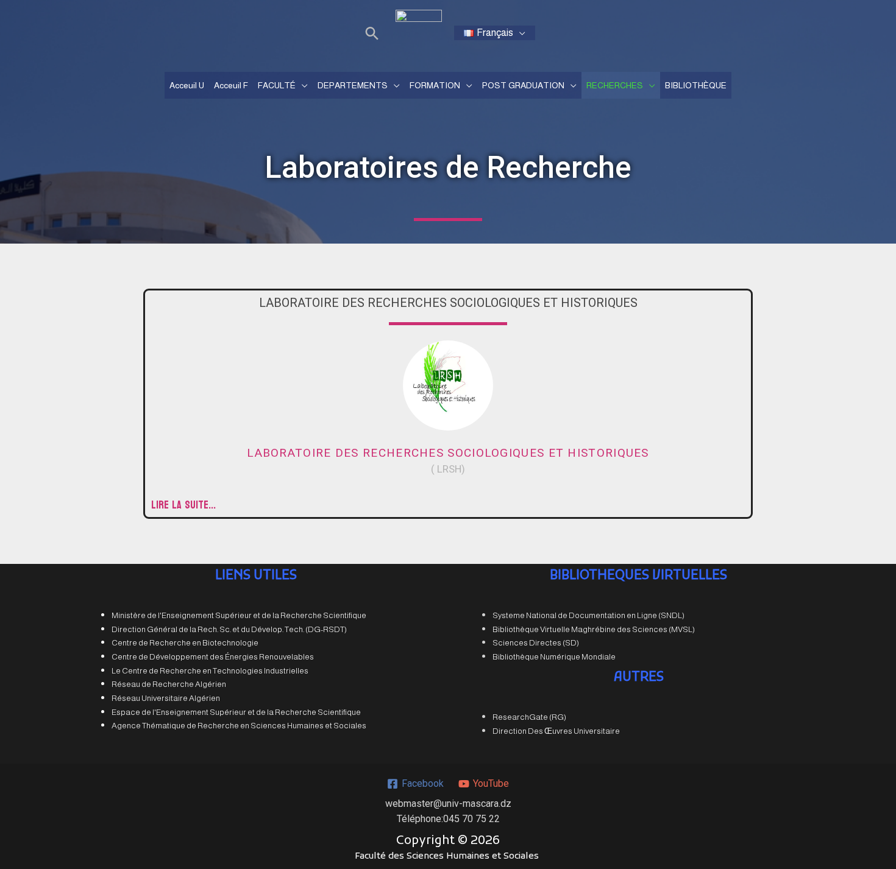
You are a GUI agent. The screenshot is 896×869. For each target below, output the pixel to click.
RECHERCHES (614, 85)
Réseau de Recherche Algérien (169, 684)
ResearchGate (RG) (529, 717)
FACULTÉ (277, 85)
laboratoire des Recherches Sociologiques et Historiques (448, 453)
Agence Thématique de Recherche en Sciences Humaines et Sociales (239, 725)
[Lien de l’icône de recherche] (372, 33)
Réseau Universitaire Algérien (166, 698)
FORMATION (435, 85)
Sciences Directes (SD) (535, 642)
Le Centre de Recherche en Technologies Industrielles (210, 670)
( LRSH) (448, 469)
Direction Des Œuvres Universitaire (556, 731)
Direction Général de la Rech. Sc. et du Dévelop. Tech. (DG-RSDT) (229, 629)
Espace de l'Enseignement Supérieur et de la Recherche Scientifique (236, 712)
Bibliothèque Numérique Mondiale (554, 656)
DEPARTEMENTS (353, 85)
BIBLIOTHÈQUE (696, 85)
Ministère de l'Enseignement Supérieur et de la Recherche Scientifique (239, 615)
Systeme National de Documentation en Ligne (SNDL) (588, 615)
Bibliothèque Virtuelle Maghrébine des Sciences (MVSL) (593, 629)
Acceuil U (186, 85)
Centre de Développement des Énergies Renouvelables (213, 656)
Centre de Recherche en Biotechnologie (185, 642)
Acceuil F (231, 85)
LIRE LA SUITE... (183, 505)
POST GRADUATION (523, 85)
